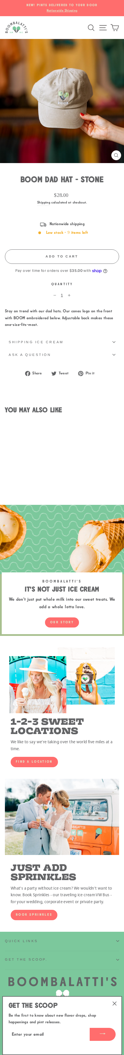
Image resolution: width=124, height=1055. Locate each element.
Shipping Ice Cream (36, 342)
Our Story (62, 622)
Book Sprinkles (34, 914)
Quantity (62, 284)
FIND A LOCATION (34, 761)
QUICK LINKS (21, 941)
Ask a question (30, 354)
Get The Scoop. (26, 959)
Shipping (43, 202)
